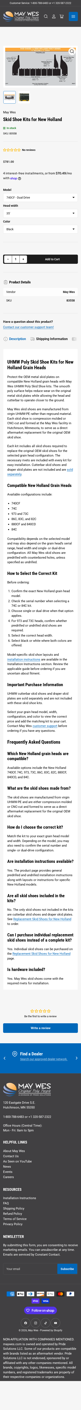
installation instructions (23, 659)
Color (6, 221)
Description (17, 339)
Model (7, 189)
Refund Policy (12, 1214)
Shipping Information (52, 339)
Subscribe (67, 1269)
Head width (10, 205)
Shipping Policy (13, 1208)
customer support (45, 726)
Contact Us (11, 1156)
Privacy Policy (12, 1224)
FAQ (6, 1203)
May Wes (9, 112)
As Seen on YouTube (17, 1161)
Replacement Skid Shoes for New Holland (42, 919)
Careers (8, 1177)
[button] (12, 150)
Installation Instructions (19, 1198)
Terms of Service (15, 1219)
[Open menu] (73, 16)
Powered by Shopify (51, 1330)
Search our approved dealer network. (44, 1059)
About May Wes (14, 1151)
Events (7, 1172)
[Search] (45, 16)
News (7, 1167)
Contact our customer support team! (28, 327)
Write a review (40, 1028)
